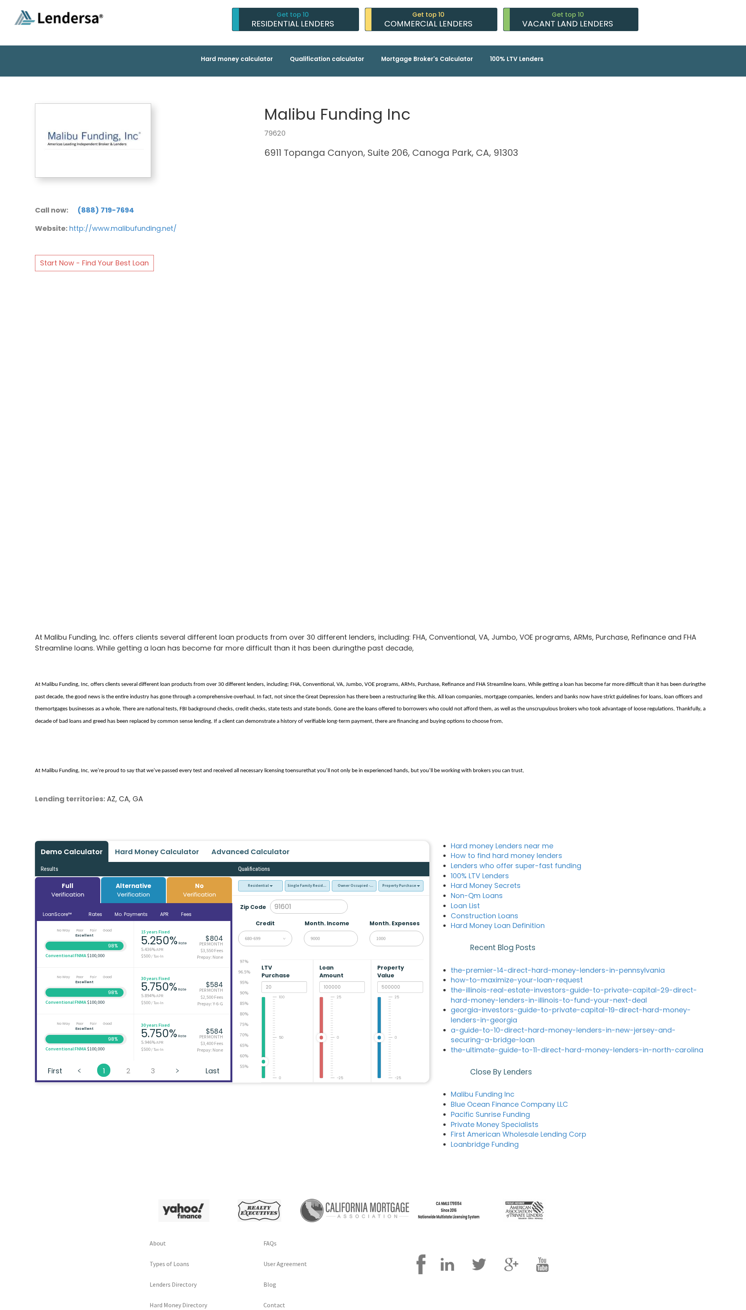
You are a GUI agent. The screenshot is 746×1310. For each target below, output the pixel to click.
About (158, 1243)
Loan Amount (332, 971)
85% (244, 1003)
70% (244, 1035)
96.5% (244, 972)
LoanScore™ (58, 914)
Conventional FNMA (65, 955)
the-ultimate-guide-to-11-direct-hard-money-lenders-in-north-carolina (577, 1050)
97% (244, 961)
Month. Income (327, 923)
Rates (95, 914)
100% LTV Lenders (517, 59)
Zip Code (253, 907)
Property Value (390, 971)
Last (213, 1071)
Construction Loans (484, 916)
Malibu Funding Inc (482, 1094)
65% (244, 1045)
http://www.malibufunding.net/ (123, 228)
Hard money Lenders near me (502, 846)
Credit (265, 923)
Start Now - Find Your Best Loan (94, 263)
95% (244, 982)
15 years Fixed (155, 932)
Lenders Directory (173, 1284)
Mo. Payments (131, 914)
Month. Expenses (395, 923)
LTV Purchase (276, 971)
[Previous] (79, 1070)
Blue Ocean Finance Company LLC (509, 1104)
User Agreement (285, 1264)
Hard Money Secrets (486, 885)
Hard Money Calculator (157, 851)
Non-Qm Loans (477, 895)
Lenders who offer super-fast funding (516, 865)
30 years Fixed (155, 978)
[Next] (177, 1070)
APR (164, 914)
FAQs (270, 1243)
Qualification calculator (327, 59)
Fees (186, 914)
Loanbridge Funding (485, 1144)
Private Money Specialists (495, 1124)
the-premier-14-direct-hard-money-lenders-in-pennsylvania (558, 970)
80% (244, 1014)
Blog (269, 1284)
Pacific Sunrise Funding (490, 1114)
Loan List (465, 906)
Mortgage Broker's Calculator (427, 59)
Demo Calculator (72, 851)
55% (244, 1066)
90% (244, 993)
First (55, 1071)
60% (244, 1056)
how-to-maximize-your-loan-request (517, 980)
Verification (67, 890)
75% (244, 1024)
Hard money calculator (237, 59)
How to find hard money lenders (506, 855)
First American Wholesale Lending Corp (518, 1134)
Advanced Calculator (250, 851)
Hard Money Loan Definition (498, 925)
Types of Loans (169, 1264)
